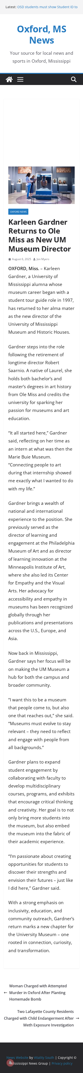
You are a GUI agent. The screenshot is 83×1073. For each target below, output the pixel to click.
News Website (17, 1057)
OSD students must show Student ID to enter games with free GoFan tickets (47, 9)
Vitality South (44, 1057)
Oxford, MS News (41, 34)
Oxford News (18, 211)
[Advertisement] (41, 130)
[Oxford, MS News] (9, 79)
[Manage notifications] (10, 1062)
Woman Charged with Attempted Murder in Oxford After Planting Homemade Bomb (38, 992)
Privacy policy (62, 1063)
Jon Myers (43, 259)
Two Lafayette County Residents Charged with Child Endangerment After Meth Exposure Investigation (39, 1018)
